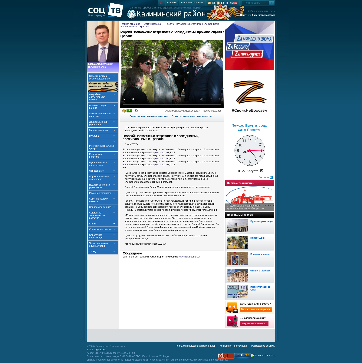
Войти (243, 15)
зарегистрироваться (189, 256)
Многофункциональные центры (101, 147)
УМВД (92, 251)
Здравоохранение (99, 130)
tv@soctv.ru (100, 349)
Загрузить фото (159, 152)
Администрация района (97, 106)
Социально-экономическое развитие (97, 215)
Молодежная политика (96, 155)
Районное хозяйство (100, 193)
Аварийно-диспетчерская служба (97, 97)
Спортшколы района (100, 229)
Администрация (153, 24)
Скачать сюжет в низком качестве (149, 116)
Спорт (92, 223)
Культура (94, 136)
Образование (96, 171)
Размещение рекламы (263, 346)
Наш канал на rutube (192, 2)
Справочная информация (96, 236)
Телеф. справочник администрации (99, 244)
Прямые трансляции (261, 221)
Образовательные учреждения (99, 177)
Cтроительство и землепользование (99, 77)
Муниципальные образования (98, 163)
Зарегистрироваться (263, 15)
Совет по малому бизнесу (98, 200)
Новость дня (257, 238)
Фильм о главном (260, 270)
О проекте (172, 2)
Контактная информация (233, 346)
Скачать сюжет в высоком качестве (192, 116)
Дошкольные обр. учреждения (98, 123)
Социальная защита (100, 207)
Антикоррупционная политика (100, 115)
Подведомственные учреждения (99, 186)
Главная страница (130, 24)
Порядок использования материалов (195, 346)
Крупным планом (260, 254)
